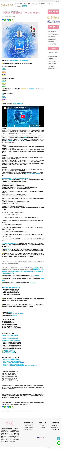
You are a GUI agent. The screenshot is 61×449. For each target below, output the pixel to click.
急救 (3, 100)
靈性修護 (4, 74)
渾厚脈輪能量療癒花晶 (5, 11)
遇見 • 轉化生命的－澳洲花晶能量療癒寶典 (12, 361)
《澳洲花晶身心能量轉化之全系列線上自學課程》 (22, 271)
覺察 (39, 173)
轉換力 (3, 96)
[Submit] (54, 1)
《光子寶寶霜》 (31, 89)
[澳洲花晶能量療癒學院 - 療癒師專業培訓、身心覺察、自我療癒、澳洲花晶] (7, 5)
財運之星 (4, 75)
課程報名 (25, 6)
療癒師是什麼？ (51, 66)
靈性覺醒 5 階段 (51, 68)
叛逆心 (3, 94)
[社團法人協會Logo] (53, 21)
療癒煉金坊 (14, 16)
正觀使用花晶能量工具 (53, 34)
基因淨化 (4, 83)
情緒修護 (4, 72)
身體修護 (4, 86)
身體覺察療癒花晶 (15, 11)
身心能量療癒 (18, 6)
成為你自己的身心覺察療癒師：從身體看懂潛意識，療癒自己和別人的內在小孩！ (20, 365)
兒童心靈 (4, 81)
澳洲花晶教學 (34, 3)
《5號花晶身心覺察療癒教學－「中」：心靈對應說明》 (18, 60)
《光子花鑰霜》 (23, 89)
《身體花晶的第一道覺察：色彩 (31, 173)
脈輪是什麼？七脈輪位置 (53, 53)
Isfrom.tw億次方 (58, 447)
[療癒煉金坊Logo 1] (53, 17)
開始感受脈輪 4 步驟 (52, 56)
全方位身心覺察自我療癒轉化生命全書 (11, 359)
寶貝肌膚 (4, 97)
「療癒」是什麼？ (52, 61)
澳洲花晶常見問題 (52, 31)
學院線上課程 (27, 3)
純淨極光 (4, 84)
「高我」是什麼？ (52, 64)
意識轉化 (4, 69)
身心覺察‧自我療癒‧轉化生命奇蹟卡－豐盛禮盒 (13, 362)
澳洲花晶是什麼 (51, 36)
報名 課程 (59, 438)
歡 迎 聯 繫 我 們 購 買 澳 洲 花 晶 (11, 287)
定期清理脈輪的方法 (52, 59)
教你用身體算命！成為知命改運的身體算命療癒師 (13, 364)
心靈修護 (4, 71)
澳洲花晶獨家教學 (52, 39)
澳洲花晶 (10, 11)
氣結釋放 (4, 80)
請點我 (31, 411)
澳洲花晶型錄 (42, 3)
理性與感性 (4, 99)
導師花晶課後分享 (52, 44)
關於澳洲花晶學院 (18, 3)
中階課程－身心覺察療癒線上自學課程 (10, 338)
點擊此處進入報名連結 (9, 352)
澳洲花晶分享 (50, 3)
